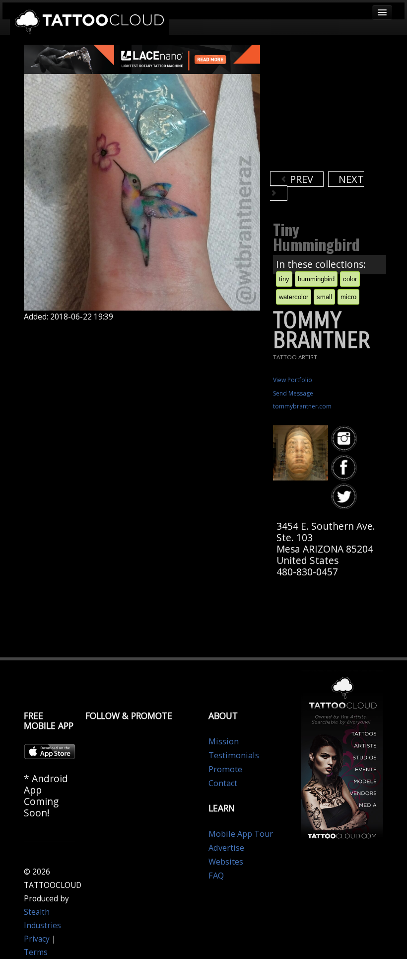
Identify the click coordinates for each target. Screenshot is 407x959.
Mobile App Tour (240, 833)
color (350, 279)
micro (348, 297)
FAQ (216, 875)
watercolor (293, 297)
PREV (300, 179)
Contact (222, 783)
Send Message (293, 393)
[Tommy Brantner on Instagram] (345, 439)
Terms (36, 952)
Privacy (37, 939)
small (324, 297)
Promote (225, 769)
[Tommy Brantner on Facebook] (345, 468)
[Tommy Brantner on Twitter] (345, 496)
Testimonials (233, 755)
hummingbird (316, 279)
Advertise (226, 847)
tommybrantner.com (302, 406)
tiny (284, 279)
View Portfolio (292, 380)
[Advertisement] (338, 107)
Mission (223, 741)
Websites (225, 861)
